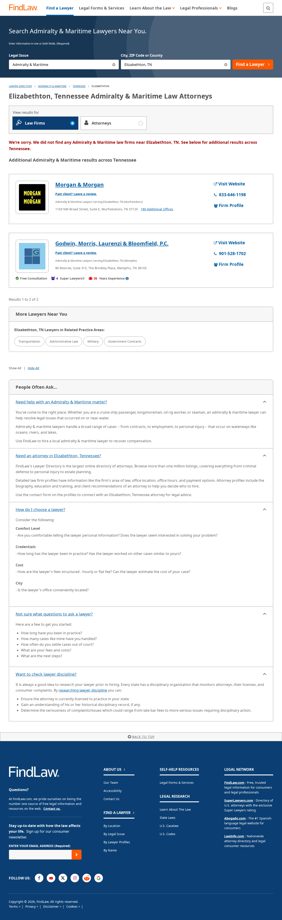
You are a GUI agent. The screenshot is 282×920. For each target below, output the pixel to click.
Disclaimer (51, 906)
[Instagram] (74, 878)
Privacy (31, 906)
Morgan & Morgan (79, 184)
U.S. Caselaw (169, 826)
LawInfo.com (234, 836)
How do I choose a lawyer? (40, 509)
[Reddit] (86, 878)
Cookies (72, 906)
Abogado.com (235, 818)
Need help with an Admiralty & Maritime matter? (61, 402)
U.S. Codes (167, 834)
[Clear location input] (226, 64)
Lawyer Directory (20, 86)
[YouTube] (51, 878)
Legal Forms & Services (177, 782)
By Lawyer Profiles (117, 842)
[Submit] (77, 855)
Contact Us (111, 799)
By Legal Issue (114, 834)
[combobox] (64, 64)
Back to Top (143, 737)
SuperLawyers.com (238, 800)
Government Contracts (124, 341)
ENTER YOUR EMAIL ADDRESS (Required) (39, 846)
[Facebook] (39, 878)
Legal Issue (18, 55)
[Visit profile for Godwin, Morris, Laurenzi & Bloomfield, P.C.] (32, 256)
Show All (15, 368)
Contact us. (52, 808)
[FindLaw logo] (25, 8)
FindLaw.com (234, 782)
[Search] (268, 8)
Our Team (111, 782)
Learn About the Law (175, 809)
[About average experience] (127, 278)
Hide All (33, 368)
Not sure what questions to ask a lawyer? (54, 614)
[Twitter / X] (63, 878)
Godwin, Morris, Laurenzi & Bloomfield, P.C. (112, 243)
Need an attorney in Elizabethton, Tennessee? (58, 455)
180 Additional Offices (157, 209)
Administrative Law (64, 341)
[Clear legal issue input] (114, 64)
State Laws (167, 817)
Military (93, 341)
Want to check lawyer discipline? (46, 674)
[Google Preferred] (98, 878)
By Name (110, 850)
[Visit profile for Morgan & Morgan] (32, 197)
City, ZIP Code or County (142, 55)
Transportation (29, 341)
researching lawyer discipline (83, 690)
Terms (14, 906)
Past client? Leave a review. (76, 194)
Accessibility (113, 791)
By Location (112, 826)
